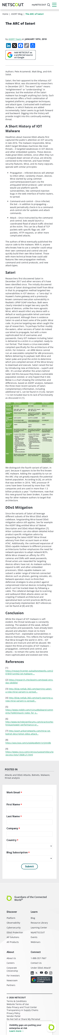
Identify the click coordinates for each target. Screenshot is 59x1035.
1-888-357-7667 (38, 958)
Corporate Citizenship (12, 969)
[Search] (48, 4)
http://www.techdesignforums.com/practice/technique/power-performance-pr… (29, 723)
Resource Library (39, 922)
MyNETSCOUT (38, 932)
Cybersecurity (14, 927)
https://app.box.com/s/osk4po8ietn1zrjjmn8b (28, 742)
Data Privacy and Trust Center (22, 1007)
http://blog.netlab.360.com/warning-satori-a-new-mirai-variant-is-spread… (28, 690)
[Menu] (54, 4)
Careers (11, 962)
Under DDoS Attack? (41, 967)
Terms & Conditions (17, 1001)
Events (34, 937)
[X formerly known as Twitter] (36, 972)
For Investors (13, 975)
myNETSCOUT (39, 4)
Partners (11, 985)
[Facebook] (46, 973)
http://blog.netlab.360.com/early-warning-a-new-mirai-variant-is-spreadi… (29, 699)
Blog (33, 918)
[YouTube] (41, 972)
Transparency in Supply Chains (22, 1010)
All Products (13, 942)
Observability (13, 922)
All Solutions (13, 937)
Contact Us (36, 962)
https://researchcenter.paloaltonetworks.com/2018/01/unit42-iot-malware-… (29, 672)
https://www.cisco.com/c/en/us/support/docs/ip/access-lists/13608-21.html (29, 753)
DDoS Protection (15, 932)
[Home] (13, 5)
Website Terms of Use (18, 1004)
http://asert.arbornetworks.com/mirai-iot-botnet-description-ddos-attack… (28, 732)
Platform (11, 918)
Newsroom (12, 980)
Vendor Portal (13, 1016)
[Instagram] (50, 973)
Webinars (35, 942)
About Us (11, 958)
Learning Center (39, 927)
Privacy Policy (13, 1013)
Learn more (15, 1031)
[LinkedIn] (32, 973)
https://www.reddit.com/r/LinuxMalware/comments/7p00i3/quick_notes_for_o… (29, 711)
